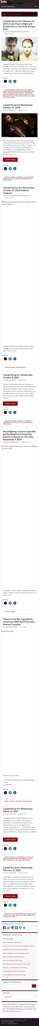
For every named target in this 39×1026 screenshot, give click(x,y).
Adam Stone (8, 421)
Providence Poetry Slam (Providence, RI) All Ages (16, 964)
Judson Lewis (29, 857)
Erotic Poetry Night (25, 91)
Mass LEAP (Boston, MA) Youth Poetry (13, 957)
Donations (18, 1009)
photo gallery (16, 178)
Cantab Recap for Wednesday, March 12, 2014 (18, 810)
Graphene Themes (14, 1023)
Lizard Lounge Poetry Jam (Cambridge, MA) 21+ (16, 953)
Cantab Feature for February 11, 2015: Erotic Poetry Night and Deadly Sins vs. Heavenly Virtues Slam (19, 25)
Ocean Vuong (25, 422)
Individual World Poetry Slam (11, 422)
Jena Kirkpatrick (29, 177)
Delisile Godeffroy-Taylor (10, 91)
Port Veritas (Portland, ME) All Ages (13, 960)
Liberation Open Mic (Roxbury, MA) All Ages (15, 949)
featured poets (26, 195)
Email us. (12, 1022)
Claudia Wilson (20, 857)
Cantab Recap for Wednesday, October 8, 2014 (18, 376)
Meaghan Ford (7, 178)
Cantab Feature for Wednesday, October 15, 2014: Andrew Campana (18, 190)
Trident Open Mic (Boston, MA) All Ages (14, 971)
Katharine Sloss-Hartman (10, 858)
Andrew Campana (10, 90)
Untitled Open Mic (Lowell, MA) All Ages (14, 975)
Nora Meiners (11, 94)
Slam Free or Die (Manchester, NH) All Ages (15, 967)
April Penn (19, 801)
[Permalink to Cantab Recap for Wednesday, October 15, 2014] (19, 125)
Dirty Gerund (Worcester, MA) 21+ (12, 942)
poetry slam (26, 31)
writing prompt (27, 801)
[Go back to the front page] (19, 2)
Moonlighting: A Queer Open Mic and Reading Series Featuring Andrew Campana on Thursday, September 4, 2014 (19, 435)
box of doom (28, 913)
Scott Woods (11, 860)
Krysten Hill (10, 93)
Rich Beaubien (25, 178)
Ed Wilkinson (20, 177)
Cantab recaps (12, 110)
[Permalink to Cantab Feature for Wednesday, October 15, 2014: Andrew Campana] (19, 272)
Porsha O (26, 94)
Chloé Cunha (20, 90)
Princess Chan (13, 96)
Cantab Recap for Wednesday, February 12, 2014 (18, 869)
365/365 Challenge (8, 939)
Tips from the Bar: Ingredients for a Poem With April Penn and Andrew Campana (18, 622)
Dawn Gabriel (28, 90)
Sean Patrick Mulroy (25, 96)
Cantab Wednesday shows (15, 31)
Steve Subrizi (11, 97)
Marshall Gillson (19, 93)
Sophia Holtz (30, 915)
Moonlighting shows (14, 442)
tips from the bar (13, 627)
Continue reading (10, 159)
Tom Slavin (18, 860)
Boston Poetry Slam (7, 6)
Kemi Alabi (23, 915)
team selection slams (9, 916)
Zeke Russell (26, 860)
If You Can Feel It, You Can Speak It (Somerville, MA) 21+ (19, 946)
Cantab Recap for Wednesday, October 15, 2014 (18, 106)
